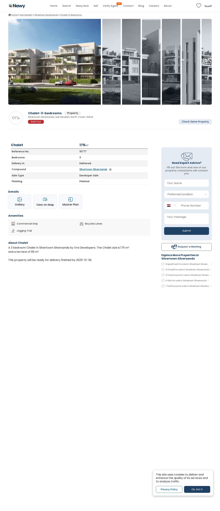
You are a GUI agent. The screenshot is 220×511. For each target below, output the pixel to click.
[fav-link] (199, 6)
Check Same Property (195, 122)
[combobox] (183, 194)
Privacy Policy (169, 489)
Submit (186, 230)
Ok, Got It (197, 489)
